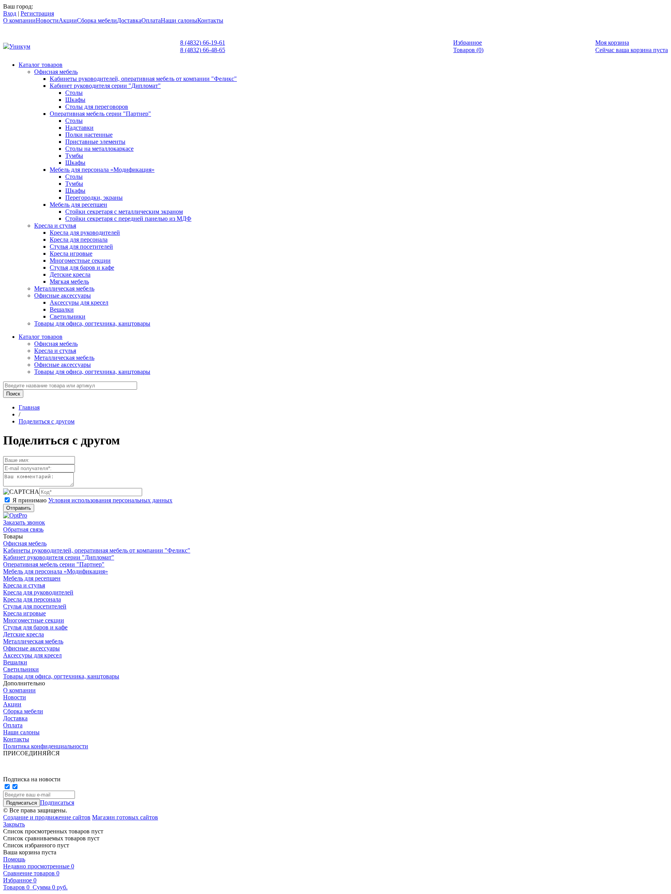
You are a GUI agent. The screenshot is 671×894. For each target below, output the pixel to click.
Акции (68, 20)
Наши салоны (179, 20)
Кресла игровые (71, 253)
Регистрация (37, 13)
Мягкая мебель (69, 281)
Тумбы (74, 155)
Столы (74, 92)
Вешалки (62, 309)
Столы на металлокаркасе (99, 148)
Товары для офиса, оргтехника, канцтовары (92, 323)
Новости (47, 20)
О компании (19, 20)
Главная (29, 407)
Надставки (79, 127)
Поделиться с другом (47, 421)
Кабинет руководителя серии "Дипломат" (105, 85)
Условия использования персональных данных (110, 500)
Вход (9, 13)
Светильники (67, 316)
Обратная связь (23, 529)
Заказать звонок (24, 522)
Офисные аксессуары (62, 295)
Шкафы (75, 99)
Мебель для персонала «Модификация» (102, 169)
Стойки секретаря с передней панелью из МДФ (128, 218)
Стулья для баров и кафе (82, 267)
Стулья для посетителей (81, 246)
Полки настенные (89, 134)
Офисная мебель (56, 71)
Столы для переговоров (96, 106)
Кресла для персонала (79, 239)
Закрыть (14, 824)
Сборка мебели (97, 20)
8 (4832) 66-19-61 (202, 42)
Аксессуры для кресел (79, 302)
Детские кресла (70, 274)
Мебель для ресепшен (78, 204)
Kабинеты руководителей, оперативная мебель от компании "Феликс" (143, 78)
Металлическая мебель (64, 288)
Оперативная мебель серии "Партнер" (100, 113)
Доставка (129, 20)
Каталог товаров (41, 64)
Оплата (151, 20)
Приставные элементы (95, 141)
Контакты (210, 20)
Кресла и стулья (55, 225)
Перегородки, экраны (94, 197)
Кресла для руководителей (85, 232)
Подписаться (57, 802)
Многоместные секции (80, 260)
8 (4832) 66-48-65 (202, 50)
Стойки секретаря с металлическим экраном (124, 211)
